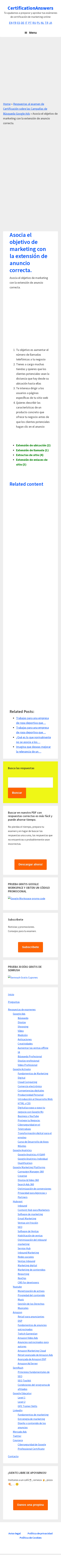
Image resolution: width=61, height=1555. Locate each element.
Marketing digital (27, 1265)
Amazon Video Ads (28, 1337)
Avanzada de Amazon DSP (32, 1359)
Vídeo (21, 1030)
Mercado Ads (20, 1431)
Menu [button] (33, 32)
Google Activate (22, 1069)
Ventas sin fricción (28, 1222)
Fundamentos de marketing (33, 1414)
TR (46, 23)
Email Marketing (27, 1218)
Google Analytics (22, 1150)
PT (30, 23)
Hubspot (18, 1201)
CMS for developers (28, 1282)
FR (14, 23)
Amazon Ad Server (28, 1363)
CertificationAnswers (30, 8)
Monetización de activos (31, 1291)
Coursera (18, 1440)
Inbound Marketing (28, 1252)
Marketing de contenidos (31, 1269)
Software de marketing (30, 1214)
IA (19, 1052)
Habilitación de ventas (30, 1235)
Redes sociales (26, 1256)
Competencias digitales (31, 1090)
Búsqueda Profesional (30, 1056)
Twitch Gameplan (27, 1333)
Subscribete (30, 947)
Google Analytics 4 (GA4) (31, 1154)
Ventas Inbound (26, 1261)
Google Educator (22, 1393)
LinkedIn (17, 1410)
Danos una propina (30, 1504)
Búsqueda (23, 1018)
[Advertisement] (30, 71)
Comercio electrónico (30, 1086)
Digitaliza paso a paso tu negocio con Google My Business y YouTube (31, 1112)
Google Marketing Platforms (29, 1167)
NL (42, 23)
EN (11, 23)
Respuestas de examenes (22, 1009)
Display (22, 1022)
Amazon (17, 1312)
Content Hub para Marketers (34, 1210)
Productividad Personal (31, 1094)
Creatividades (25, 1043)
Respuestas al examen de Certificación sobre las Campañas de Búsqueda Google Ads (25, 108)
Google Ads (19, 1013)
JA (50, 23)
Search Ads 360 (26, 1184)
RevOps (22, 1278)
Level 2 (21, 1401)
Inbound (22, 1205)
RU (34, 23)
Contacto (13, 1456)
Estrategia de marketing (31, 1418)
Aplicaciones (25, 1039)
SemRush (18, 1367)
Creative (22, 1175)
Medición (23, 1035)
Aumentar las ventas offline (33, 1047)
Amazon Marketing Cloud (32, 1350)
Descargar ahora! (31, 864)
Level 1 (21, 1397)
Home (7, 104)
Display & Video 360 (28, 1180)
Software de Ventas (28, 1231)
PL (38, 23)
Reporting (23, 1273)
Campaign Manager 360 (31, 1171)
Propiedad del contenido (31, 1295)
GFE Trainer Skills (27, 1406)
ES (18, 23)
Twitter (17, 1436)
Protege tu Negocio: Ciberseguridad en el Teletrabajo (29, 1124)
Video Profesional (27, 1065)
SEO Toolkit (24, 1380)
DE (22, 23)
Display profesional (28, 1060)
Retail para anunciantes (31, 1316)
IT (26, 23)
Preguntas (14, 1002)
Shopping (23, 1026)
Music (21, 1299)
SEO (20, 1227)
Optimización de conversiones (34, 1188)
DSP (20, 1320)
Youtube (17, 1286)
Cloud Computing (27, 1082)
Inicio (11, 994)
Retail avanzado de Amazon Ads (35, 1355)
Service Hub (24, 1248)
